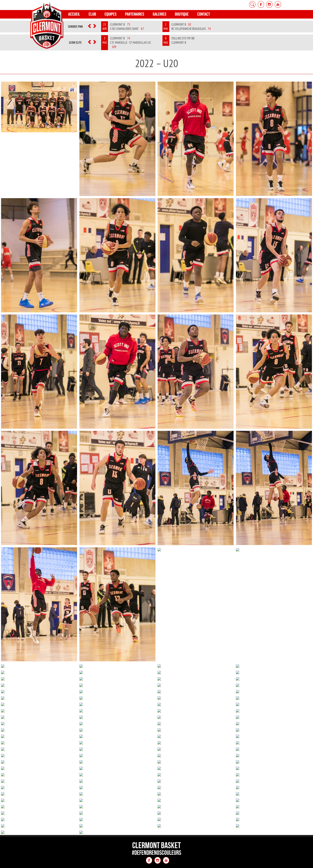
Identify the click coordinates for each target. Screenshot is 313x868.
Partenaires (134, 14)
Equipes (110, 14)
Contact (203, 14)
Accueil (74, 14)
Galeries (159, 14)
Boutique (182, 14)
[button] (89, 26)
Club (92, 14)
